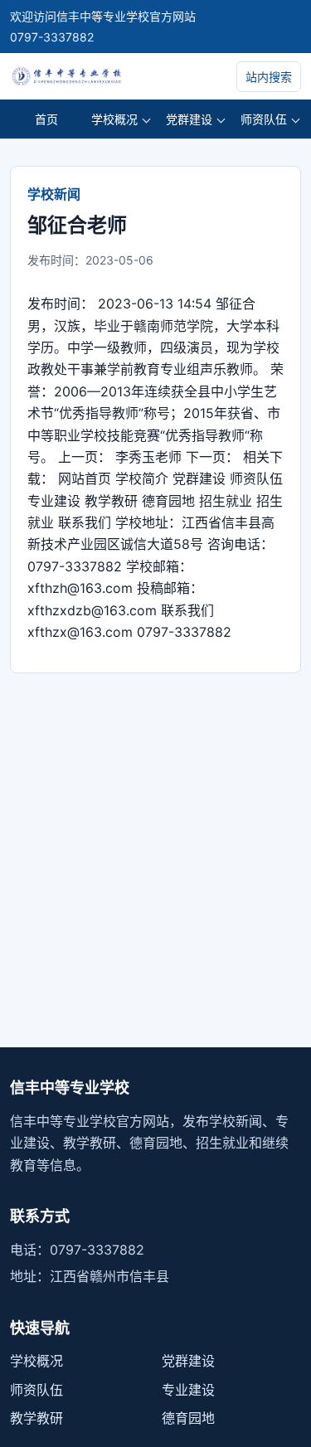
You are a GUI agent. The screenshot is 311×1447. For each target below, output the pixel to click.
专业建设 (188, 1389)
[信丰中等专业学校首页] (100, 76)
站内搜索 (268, 77)
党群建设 (189, 119)
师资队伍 (264, 119)
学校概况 (114, 119)
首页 (46, 119)
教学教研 (36, 1418)
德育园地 (188, 1418)
